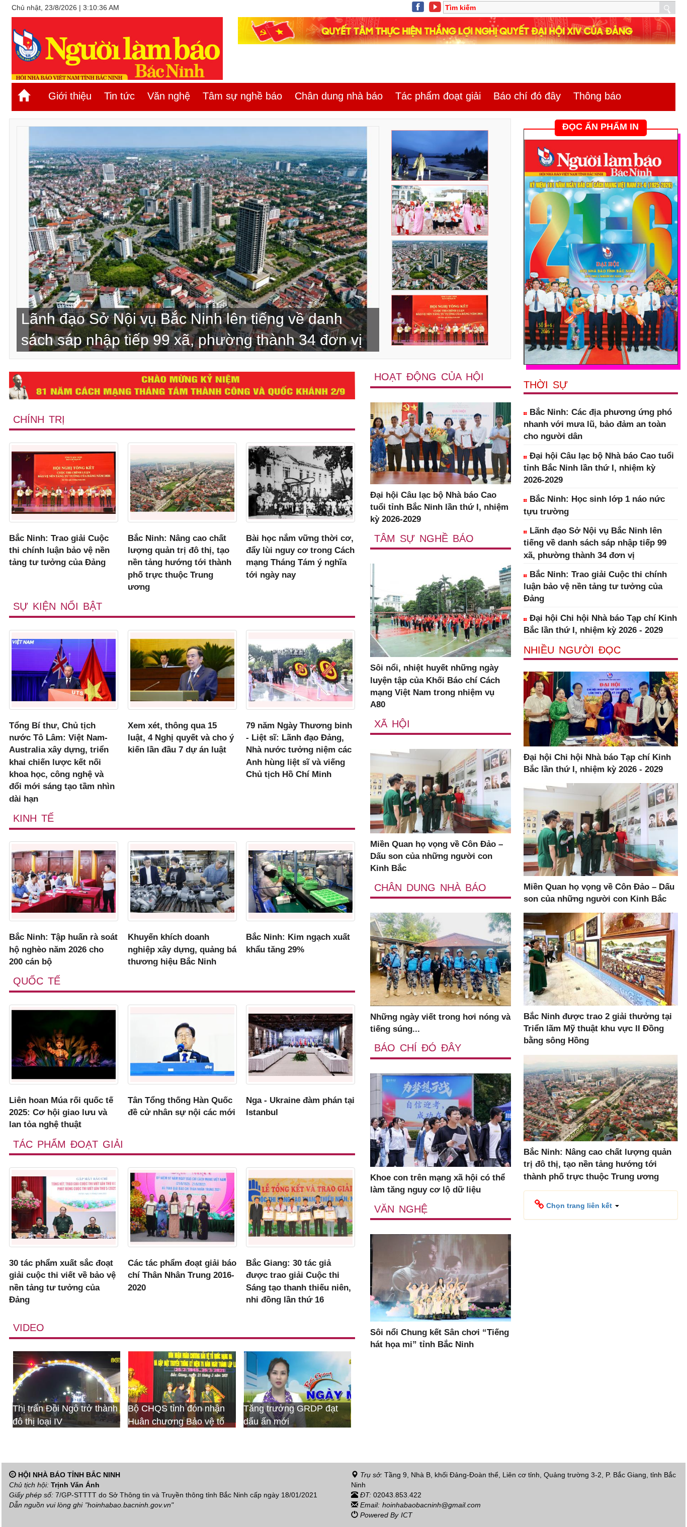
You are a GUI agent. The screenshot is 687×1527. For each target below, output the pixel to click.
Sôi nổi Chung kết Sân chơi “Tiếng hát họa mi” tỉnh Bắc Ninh (439, 1338)
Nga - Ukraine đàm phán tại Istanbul (300, 1106)
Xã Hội (392, 723)
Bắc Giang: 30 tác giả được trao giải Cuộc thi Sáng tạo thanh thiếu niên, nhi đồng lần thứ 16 (298, 1281)
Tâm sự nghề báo (242, 95)
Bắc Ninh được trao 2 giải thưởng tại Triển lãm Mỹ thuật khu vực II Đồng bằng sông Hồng (598, 1029)
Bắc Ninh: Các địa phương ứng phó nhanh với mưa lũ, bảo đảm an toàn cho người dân (598, 424)
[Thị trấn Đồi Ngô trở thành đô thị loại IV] (320, 1388)
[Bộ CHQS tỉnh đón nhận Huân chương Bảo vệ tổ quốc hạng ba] (90, 1388)
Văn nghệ (168, 95)
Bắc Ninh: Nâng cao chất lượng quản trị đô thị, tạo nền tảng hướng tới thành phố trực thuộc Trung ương (179, 562)
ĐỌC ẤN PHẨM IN (600, 127)
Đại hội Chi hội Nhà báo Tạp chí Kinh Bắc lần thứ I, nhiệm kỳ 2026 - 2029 (600, 624)
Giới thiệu (70, 95)
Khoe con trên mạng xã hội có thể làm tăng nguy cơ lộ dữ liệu (437, 1183)
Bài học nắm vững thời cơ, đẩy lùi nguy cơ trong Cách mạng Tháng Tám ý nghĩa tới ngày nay (300, 556)
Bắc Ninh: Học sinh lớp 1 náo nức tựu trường (594, 505)
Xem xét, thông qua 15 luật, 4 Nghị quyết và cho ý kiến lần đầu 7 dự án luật (181, 738)
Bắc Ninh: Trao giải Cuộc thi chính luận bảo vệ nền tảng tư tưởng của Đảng (59, 550)
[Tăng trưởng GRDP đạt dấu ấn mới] (205, 1388)
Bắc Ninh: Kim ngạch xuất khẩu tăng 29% (298, 943)
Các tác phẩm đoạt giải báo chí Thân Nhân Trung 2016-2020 (182, 1275)
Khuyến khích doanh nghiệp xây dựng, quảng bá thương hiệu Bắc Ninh (182, 949)
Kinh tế (33, 818)
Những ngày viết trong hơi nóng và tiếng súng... (440, 1023)
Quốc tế (36, 981)
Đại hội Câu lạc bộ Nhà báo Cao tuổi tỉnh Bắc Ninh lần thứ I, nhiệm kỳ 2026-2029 (439, 507)
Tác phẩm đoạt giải (438, 95)
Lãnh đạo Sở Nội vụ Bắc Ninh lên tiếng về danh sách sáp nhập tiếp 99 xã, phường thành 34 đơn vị (595, 543)
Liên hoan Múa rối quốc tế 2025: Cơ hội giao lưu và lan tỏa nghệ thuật (61, 1113)
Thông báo (597, 95)
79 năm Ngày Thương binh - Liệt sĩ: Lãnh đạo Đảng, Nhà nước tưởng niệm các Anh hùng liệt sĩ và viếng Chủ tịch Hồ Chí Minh (299, 750)
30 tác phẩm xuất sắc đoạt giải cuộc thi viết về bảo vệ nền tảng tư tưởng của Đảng (62, 1281)
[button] (577, 1205)
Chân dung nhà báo (339, 95)
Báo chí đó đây (527, 95)
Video (28, 1327)
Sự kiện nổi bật (57, 606)
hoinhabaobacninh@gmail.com (431, 1505)
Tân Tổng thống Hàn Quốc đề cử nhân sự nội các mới (181, 1106)
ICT (406, 1515)
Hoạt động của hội (429, 376)
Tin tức (119, 95)
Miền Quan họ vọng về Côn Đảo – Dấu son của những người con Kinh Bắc (436, 856)
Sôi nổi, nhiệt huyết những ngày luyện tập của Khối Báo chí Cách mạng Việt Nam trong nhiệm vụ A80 (435, 686)
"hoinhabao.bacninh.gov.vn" (129, 1505)
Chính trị (39, 419)
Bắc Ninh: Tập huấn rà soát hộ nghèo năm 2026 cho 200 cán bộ (63, 949)
